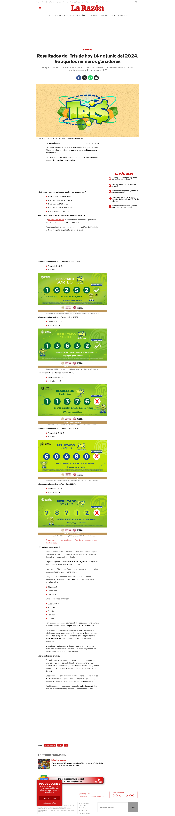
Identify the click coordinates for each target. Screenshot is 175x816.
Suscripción (83, 810)
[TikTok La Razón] (128, 795)
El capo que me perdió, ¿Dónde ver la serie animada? (125, 192)
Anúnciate (82, 808)
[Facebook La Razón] (78, 77)
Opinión (57, 15)
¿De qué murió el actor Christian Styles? (124, 185)
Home (49, 15)
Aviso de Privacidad (85, 813)
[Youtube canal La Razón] (132, 795)
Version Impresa (121, 15)
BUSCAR (133, 807)
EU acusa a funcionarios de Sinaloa (79, 2)
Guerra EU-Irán (50, 2)
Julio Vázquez (54, 143)
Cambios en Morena (62, 2)
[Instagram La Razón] (123, 795)
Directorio (82, 805)
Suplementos (105, 15)
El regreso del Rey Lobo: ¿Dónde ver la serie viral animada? (124, 207)
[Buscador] (136, 2)
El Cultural (92, 15)
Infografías (80, 15)
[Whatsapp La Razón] (90, 77)
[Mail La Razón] (96, 77)
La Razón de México (56, 220)
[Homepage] (87, 8)
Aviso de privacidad (49, 803)
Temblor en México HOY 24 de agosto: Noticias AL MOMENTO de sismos (126, 199)
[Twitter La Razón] (84, 77)
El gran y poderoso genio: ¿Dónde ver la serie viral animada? (124, 179)
